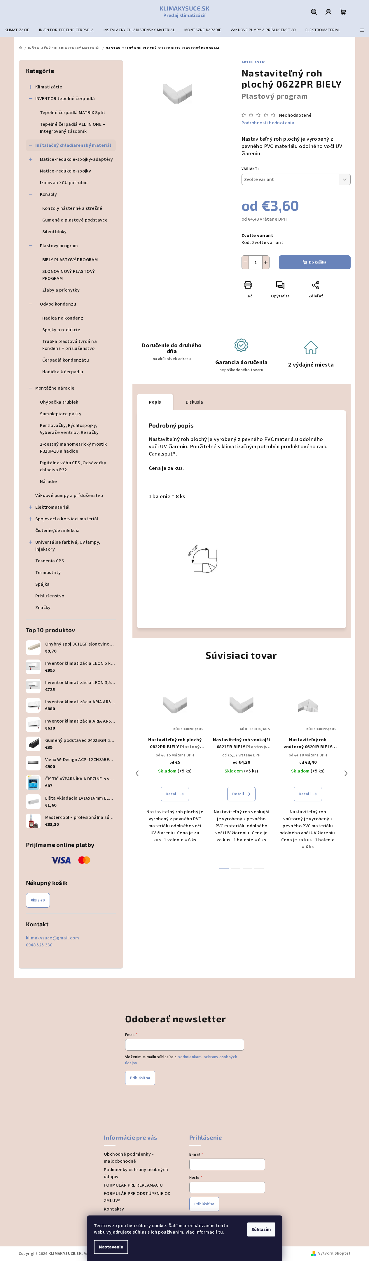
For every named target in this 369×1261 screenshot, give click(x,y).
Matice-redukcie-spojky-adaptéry (76, 159)
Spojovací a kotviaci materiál (67, 519)
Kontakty (114, 1209)
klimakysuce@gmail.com (52, 938)
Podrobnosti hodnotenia (268, 123)
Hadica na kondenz (62, 318)
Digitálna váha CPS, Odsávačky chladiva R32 (73, 466)
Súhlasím (261, 1229)
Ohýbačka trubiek (59, 402)
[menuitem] (17, 30)
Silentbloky (54, 232)
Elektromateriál (52, 507)
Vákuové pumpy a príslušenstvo (69, 495)
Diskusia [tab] (194, 402)
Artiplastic (254, 62)
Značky (43, 607)
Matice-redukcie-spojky (65, 171)
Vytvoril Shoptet (334, 1253)
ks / (38, 900)
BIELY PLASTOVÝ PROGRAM (70, 260)
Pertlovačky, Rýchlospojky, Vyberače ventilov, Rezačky (69, 429)
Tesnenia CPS (49, 561)
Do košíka (317, 262)
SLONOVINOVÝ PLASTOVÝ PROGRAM (68, 275)
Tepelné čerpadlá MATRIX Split (73, 112)
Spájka (42, 584)
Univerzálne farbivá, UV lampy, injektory (67, 545)
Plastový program (59, 246)
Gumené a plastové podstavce (75, 220)
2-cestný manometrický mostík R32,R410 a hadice (73, 447)
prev (137, 773)
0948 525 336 (39, 945)
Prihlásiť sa (140, 1078)
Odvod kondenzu (58, 304)
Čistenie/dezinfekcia (57, 530)
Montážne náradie (55, 388)
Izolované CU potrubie (64, 182)
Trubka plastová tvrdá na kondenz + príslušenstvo (69, 345)
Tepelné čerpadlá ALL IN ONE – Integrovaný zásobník (72, 128)
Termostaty (48, 572)
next (346, 773)
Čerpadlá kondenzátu (65, 360)
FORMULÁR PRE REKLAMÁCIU (133, 1185)
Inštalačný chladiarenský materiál (73, 145)
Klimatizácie (48, 87)
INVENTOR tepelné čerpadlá (65, 98)
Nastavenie (111, 1247)
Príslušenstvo (49, 596)
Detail (172, 794)
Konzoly (48, 194)
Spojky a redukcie (61, 330)
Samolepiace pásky (61, 414)
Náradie (48, 481)
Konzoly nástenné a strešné (72, 208)
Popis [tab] (155, 402)
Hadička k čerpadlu (62, 372)
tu (220, 1232)
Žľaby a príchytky (61, 290)
